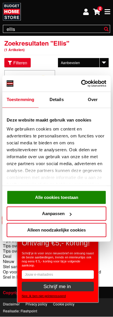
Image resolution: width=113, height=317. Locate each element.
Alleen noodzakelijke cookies (56, 230)
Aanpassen (53, 213)
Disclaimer (11, 303)
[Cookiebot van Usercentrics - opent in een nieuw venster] (81, 83)
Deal (7, 256)
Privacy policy (36, 303)
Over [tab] (93, 99)
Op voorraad (14, 272)
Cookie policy (63, 303)
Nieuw (8, 261)
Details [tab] (57, 99)
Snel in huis (13, 277)
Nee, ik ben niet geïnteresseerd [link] (44, 296)
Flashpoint (29, 310)
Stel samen (13, 266)
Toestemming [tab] (20, 99)
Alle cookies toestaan (56, 197)
